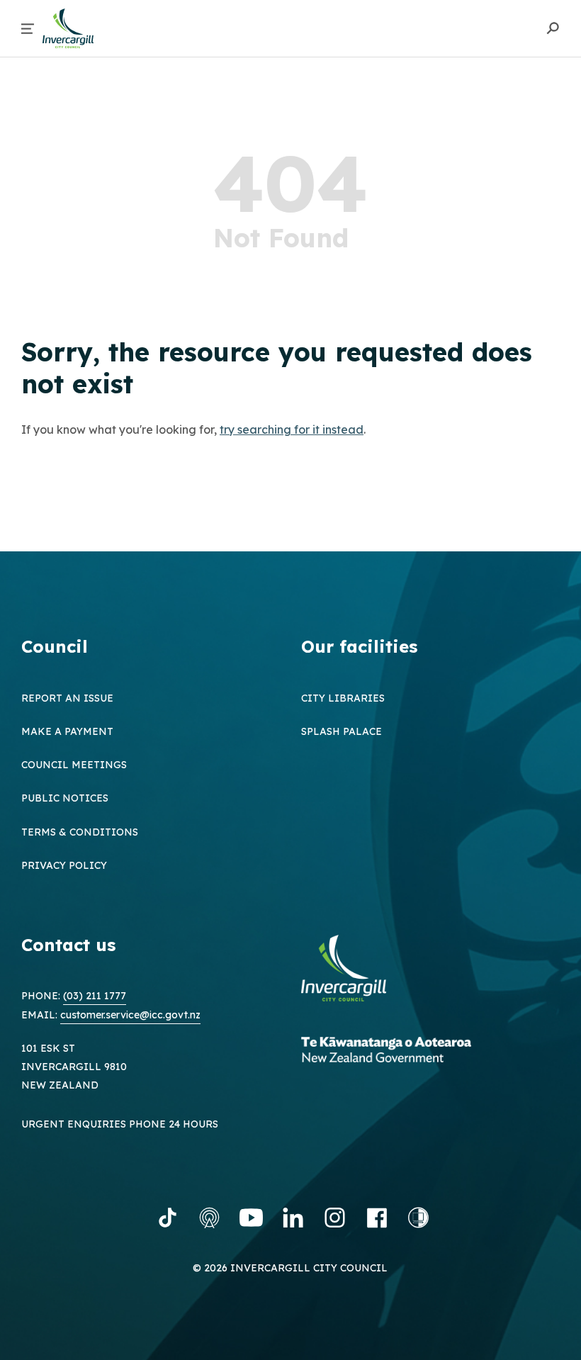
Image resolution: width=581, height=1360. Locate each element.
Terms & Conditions (79, 832)
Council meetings (74, 764)
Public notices (64, 798)
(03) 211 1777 (94, 995)
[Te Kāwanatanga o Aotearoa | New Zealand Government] (407, 1051)
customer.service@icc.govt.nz (130, 1014)
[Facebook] (377, 1217)
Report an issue (67, 698)
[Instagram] (335, 1217)
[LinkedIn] (293, 1217)
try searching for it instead (291, 429)
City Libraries (343, 698)
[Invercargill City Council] (354, 970)
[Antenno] (209, 1217)
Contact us (68, 944)
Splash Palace (341, 731)
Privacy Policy (64, 865)
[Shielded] (418, 1217)
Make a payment (67, 731)
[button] (27, 28)
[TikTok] (168, 1217)
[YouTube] (251, 1217)
